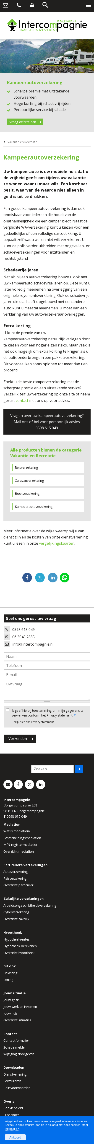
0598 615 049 (47, 427)
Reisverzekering (26, 467)
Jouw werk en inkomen (20, 1006)
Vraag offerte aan (22, 122)
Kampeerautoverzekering (34, 506)
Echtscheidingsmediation (22, 838)
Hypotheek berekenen (20, 946)
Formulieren (12, 1081)
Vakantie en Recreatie (22, 142)
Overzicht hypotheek (18, 953)
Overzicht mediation (18, 851)
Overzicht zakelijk (16, 919)
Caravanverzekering (29, 480)
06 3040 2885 (23, 636)
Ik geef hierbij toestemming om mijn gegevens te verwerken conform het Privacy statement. (48, 712)
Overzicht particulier (18, 885)
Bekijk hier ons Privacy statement (33, 722)
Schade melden (14, 1047)
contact (22, 400)
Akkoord (15, 1137)
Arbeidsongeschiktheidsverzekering (29, 905)
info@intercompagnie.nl (32, 644)
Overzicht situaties (17, 1020)
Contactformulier (16, 1040)
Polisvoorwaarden (16, 1088)
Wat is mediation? (17, 831)
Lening (8, 979)
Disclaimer (11, 1115)
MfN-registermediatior (20, 844)
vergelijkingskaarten (56, 543)
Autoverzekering (15, 871)
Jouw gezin (11, 1000)
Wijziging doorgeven (18, 1054)
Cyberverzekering (16, 912)
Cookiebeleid (13, 1108)
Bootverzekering (27, 493)
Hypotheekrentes (16, 939)
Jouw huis (10, 1013)
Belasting (10, 973)
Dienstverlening (15, 1074)
